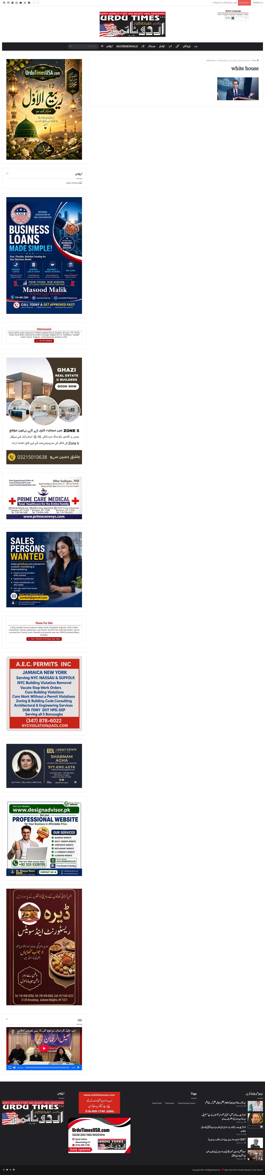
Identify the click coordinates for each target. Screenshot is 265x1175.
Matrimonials (169, 1103)
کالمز (143, 46)
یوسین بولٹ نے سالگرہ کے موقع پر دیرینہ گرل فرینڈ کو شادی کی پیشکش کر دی (221, 2)
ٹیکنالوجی (162, 46)
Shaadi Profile (156, 1103)
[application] (44, 1048)
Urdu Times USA (230, 1170)
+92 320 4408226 (45, 341)
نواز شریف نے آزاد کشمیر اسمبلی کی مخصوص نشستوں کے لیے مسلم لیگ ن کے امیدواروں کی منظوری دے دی (224, 1117)
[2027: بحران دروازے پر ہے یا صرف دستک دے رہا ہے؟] (255, 1143)
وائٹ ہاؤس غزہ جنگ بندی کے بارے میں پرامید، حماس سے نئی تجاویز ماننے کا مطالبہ (234, 60)
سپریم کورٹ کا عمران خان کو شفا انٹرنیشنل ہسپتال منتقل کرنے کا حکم (225, 1103)
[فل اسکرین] (10, 1067)
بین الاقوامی (187, 46)
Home (254, 60)
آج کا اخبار (109, 46)
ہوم (195, 46)
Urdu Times (256, 1170)
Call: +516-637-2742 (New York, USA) (45, 639)
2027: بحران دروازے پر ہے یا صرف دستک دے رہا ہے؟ (227, 1140)
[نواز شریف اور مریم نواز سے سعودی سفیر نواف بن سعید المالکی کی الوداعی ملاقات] (255, 1130)
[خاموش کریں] (14, 1067)
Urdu (228, 18)
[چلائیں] (78, 1067)
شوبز (170, 46)
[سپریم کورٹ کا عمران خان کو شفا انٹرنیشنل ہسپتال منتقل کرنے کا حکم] (255, 1106)
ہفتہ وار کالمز (151, 46)
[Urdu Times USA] (132, 24)
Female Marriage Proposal (186, 1103)
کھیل (177, 46)
